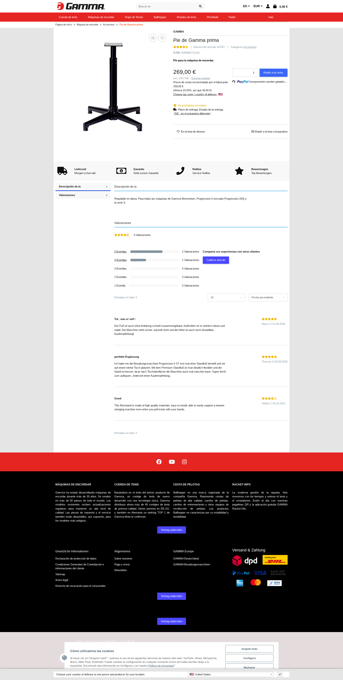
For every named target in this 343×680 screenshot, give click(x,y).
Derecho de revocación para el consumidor (80, 585)
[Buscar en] (200, 6)
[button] (268, 6)
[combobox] (230, 674)
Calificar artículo (216, 259)
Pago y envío (122, 564)
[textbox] (230, 674)
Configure (249, 658)
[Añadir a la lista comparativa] (153, 38)
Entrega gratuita (201, 78)
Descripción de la (70, 186)
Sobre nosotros (123, 558)
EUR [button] (257, 6)
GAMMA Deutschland (186, 558)
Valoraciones (67, 195)
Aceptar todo (249, 648)
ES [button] (245, 6)
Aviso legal (61, 579)
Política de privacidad (161, 665)
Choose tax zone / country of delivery (195, 94)
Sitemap (60, 574)
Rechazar (249, 667)
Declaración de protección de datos (75, 558)
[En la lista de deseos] (162, 38)
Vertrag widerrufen (171, 529)
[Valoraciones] (180, 46)
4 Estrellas (120, 259)
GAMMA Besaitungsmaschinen (191, 564)
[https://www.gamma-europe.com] (159, 462)
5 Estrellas (120, 251)
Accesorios (250, 46)
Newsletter (120, 570)
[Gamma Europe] (80, 6)
